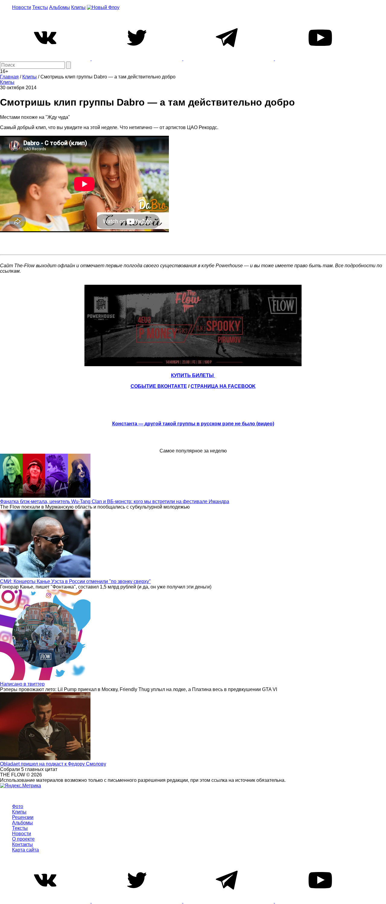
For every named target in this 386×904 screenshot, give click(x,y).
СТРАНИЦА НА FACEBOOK (223, 386)
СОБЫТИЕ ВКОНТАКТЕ (159, 386)
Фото (17, 806)
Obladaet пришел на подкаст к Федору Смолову (53, 763)
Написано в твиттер (22, 684)
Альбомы (59, 7)
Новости (21, 7)
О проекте (23, 839)
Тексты (40, 7)
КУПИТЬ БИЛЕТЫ (193, 375)
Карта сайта (25, 849)
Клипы (78, 7)
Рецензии (22, 817)
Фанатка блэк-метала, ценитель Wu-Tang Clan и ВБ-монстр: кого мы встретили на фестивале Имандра (114, 501)
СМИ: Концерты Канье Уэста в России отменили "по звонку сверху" (75, 581)
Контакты (22, 844)
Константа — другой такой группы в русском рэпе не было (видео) (193, 423)
